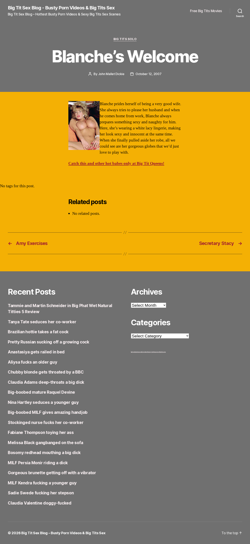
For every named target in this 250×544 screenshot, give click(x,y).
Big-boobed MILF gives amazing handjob (48, 412)
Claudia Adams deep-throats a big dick (46, 382)
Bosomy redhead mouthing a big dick (44, 452)
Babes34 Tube (150, 351)
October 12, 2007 (149, 74)
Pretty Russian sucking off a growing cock (48, 342)
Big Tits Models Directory (136, 351)
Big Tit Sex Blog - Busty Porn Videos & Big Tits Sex (61, 7)
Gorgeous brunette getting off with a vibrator (52, 472)
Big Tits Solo (125, 39)
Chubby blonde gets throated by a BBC (46, 372)
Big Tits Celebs (144, 351)
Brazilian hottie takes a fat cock (38, 331)
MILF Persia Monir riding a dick (38, 462)
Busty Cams (156, 351)
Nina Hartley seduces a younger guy (43, 402)
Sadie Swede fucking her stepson (41, 492)
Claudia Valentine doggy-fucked (39, 503)
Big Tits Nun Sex (162, 351)
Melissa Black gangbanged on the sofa (45, 442)
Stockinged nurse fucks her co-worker (45, 422)
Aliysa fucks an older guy (32, 362)
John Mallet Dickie (111, 74)
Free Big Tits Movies (206, 11)
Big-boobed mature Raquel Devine (41, 392)
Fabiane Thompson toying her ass (41, 432)
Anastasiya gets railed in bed (36, 352)
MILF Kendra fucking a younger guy (42, 482)
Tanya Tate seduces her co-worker (42, 321)
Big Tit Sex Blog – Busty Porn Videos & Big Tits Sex (63, 533)
